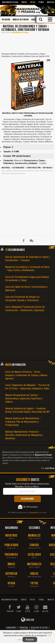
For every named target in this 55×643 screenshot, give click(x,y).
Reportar (12, 574)
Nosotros (11, 535)
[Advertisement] (27, 43)
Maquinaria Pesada (20, 33)
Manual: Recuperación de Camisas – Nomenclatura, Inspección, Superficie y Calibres (23, 398)
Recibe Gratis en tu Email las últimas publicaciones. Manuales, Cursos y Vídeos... (27, 485)
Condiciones (11, 627)
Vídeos (34, 574)
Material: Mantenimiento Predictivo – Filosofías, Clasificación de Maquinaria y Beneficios (24, 435)
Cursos (34, 545)
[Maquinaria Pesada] (27, 10)
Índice (11, 564)
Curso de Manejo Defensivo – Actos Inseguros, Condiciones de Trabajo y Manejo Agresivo (26, 375)
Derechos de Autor (39, 627)
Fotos (34, 583)
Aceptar (30, 639)
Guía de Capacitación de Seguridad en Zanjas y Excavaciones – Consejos (27, 259)
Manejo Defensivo (21, 19)
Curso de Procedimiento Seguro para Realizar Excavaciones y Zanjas (27, 279)
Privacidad (23, 627)
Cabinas (34, 19)
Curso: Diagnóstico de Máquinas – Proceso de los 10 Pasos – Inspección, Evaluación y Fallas (27, 387)
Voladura (6, 19)
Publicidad (11, 545)
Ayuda (11, 583)
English (29, 620)
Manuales (34, 535)
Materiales (34, 564)
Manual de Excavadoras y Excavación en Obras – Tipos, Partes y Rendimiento (27, 269)
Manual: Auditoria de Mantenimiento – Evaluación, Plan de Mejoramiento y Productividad (23, 421)
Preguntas (11, 555)
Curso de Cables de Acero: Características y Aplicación (26, 288)
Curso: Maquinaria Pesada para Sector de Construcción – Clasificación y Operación (25, 308)
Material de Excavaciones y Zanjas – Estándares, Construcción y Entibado (25, 28)
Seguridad (33, 512)
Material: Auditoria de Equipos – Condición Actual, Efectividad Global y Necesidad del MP (27, 410)
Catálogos (34, 555)
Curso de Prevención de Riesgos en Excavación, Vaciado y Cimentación (22, 298)
